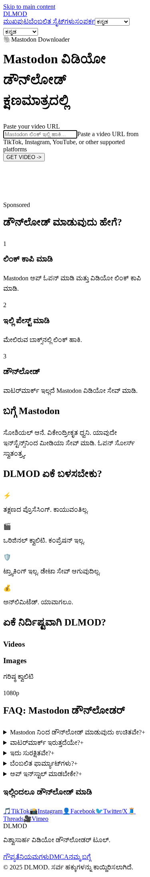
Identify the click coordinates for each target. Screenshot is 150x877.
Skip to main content (29, 6)
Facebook (78, 811)
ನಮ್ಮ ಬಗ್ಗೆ (80, 856)
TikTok (16, 811)
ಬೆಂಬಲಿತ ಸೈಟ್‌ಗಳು (52, 21)
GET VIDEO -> (24, 157)
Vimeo (36, 818)
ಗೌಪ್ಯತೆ (11, 856)
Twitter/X (111, 811)
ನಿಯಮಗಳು (34, 856)
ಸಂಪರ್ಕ (85, 21)
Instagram (46, 811)
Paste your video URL (31, 126)
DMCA (59, 856)
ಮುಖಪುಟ (16, 21)
